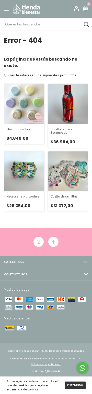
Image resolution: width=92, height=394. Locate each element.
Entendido (75, 385)
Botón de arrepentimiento (46, 364)
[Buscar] (86, 24)
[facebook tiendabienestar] (53, 242)
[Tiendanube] (46, 371)
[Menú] (7, 9)
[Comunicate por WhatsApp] (82, 368)
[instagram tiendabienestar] (38, 242)
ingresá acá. (75, 358)
